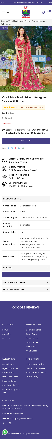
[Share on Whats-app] (23, 148)
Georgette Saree (33, 330)
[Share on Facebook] (9, 148)
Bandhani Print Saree (11, 385)
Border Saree (8, 372)
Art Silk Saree (31, 351)
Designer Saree (9, 381)
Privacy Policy (32, 377)
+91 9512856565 (16, 413)
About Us (6, 334)
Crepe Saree (31, 334)
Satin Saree (31, 346)
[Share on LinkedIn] (19, 148)
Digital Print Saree (10, 368)
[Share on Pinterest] (16, 148)
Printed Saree (8, 364)
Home (4, 21)
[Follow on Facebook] (3, 423)
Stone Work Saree (10, 377)
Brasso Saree (32, 338)
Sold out (26, 140)
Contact (6, 338)
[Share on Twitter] (12, 148)
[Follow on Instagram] (10, 423)
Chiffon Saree (32, 342)
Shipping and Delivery (35, 364)
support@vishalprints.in (22, 418)
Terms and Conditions (36, 372)
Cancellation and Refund (37, 368)
